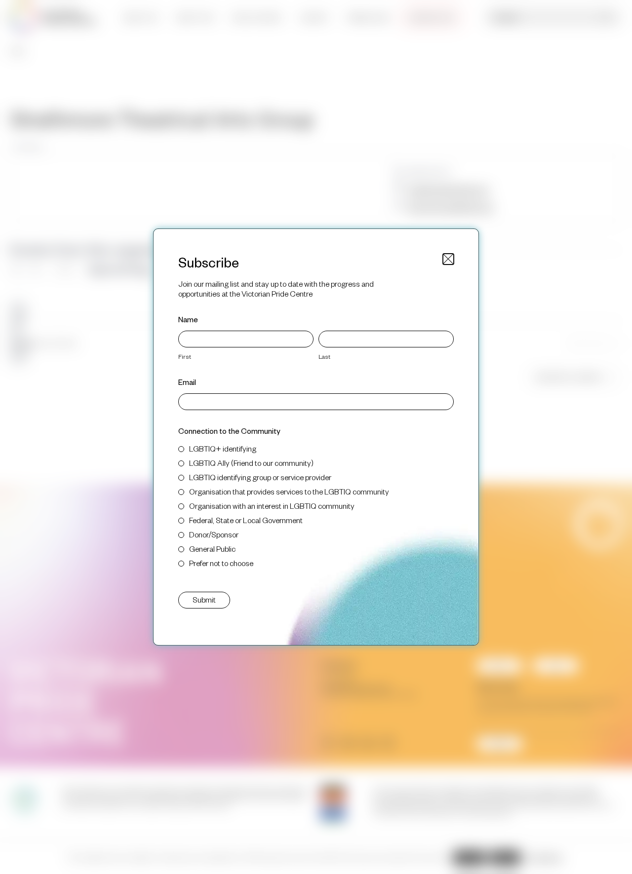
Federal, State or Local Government (246, 520)
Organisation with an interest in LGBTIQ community (272, 505)
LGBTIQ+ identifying (222, 448)
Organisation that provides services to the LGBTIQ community (289, 491)
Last (324, 356)
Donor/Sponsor (213, 534)
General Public (212, 548)
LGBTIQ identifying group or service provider (260, 477)
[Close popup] (448, 259)
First (184, 356)
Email (187, 381)
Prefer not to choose (221, 563)
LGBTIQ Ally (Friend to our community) (251, 462)
